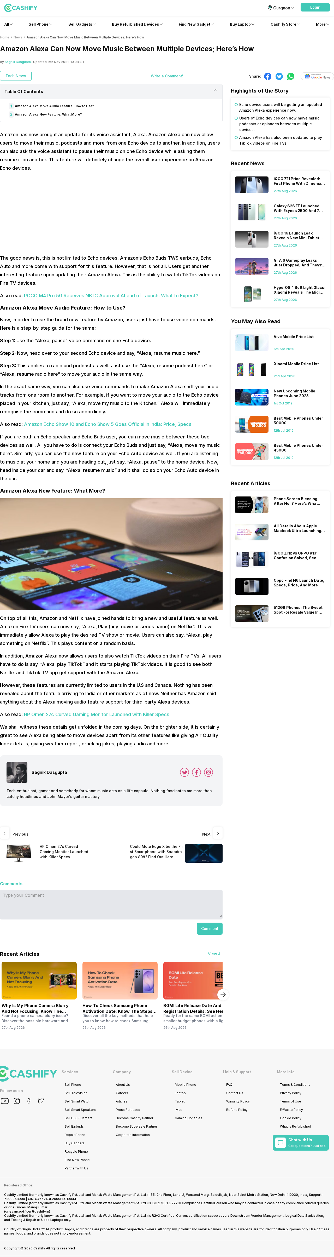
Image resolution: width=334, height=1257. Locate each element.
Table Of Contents (23, 91)
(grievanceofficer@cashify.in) (27, 1211)
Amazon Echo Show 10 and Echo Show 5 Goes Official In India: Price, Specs (108, 424)
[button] (315, 7)
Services (70, 1072)
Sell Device (182, 1072)
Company (122, 1072)
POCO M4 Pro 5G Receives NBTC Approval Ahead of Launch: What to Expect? (111, 295)
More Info (286, 1072)
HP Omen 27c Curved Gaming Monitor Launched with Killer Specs (96, 714)
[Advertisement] (111, 213)
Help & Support (237, 1072)
